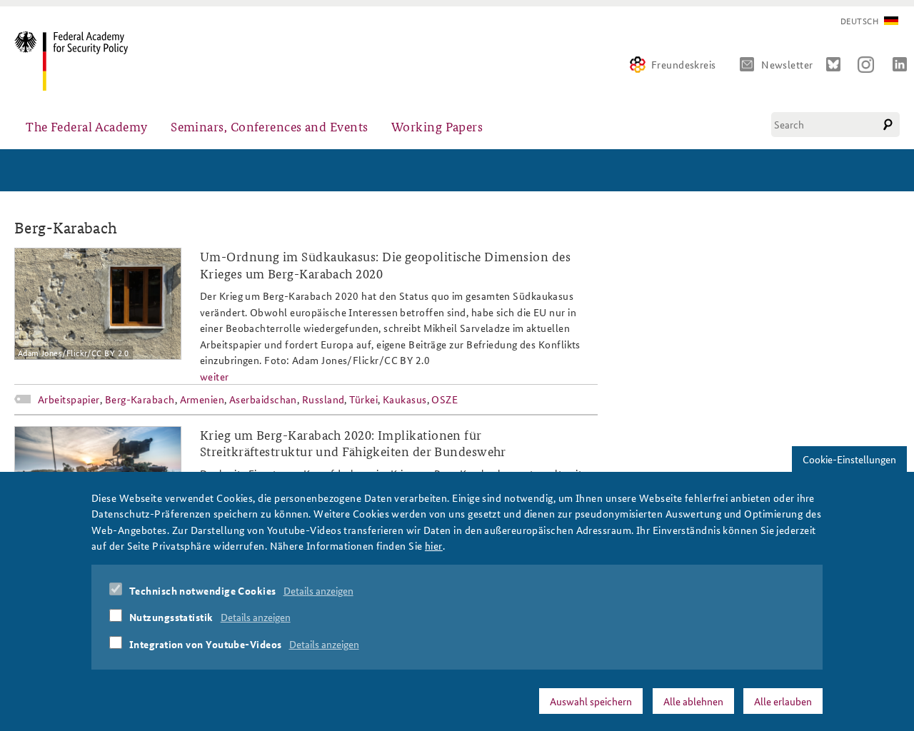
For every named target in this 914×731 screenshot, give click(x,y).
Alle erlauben (783, 700)
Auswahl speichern (591, 700)
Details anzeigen (318, 590)
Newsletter (787, 64)
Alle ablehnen (693, 700)
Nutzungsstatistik (171, 617)
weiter (214, 376)
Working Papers (437, 126)
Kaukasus (405, 399)
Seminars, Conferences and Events (269, 126)
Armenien (202, 399)
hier (434, 545)
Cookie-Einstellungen (849, 459)
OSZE (444, 399)
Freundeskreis (683, 64)
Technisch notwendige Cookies (202, 590)
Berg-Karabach (140, 399)
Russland (323, 399)
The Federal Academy (87, 126)
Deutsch (859, 21)
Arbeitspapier (69, 399)
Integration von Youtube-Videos (205, 644)
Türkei (363, 399)
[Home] (76, 61)
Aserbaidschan (263, 399)
